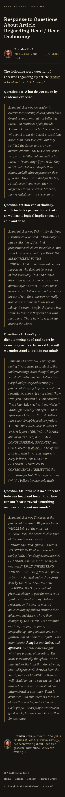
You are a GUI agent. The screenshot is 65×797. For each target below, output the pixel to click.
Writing (37, 6)
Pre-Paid (48, 786)
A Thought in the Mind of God (21, 786)
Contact (31, 778)
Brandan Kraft (16, 6)
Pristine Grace (48, 778)
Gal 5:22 (34, 448)
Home (7, 778)
